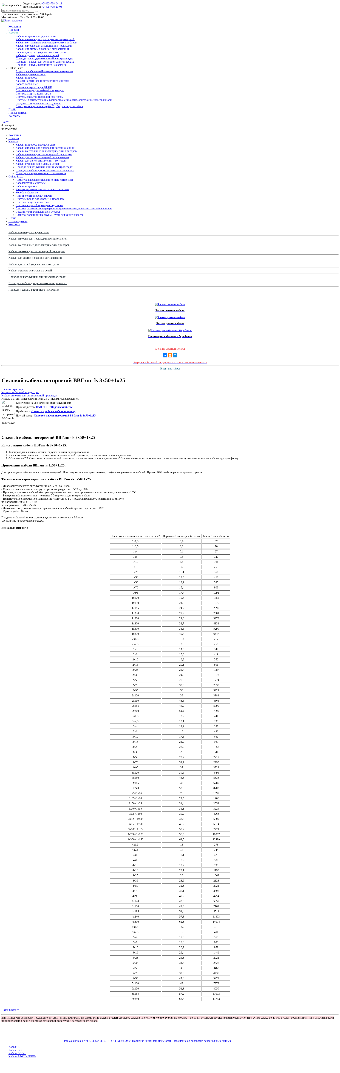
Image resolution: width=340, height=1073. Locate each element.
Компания (14, 26)
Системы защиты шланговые (33, 93)
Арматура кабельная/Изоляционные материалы (44, 71)
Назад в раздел (10, 1009)
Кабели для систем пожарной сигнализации (42, 48)
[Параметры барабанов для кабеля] (170, 329)
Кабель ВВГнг (17, 1053)
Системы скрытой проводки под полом (39, 96)
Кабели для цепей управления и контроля (41, 52)
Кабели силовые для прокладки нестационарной (45, 39)
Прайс (12, 109)
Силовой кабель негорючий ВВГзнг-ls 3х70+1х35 (65, 415)
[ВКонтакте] (165, 355)
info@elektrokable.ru (76, 1040)
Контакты (14, 115)
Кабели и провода (26, 77)
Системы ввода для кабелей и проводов (40, 90)
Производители (17, 112)
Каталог (13, 141)
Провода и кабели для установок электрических (45, 61)
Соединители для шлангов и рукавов (38, 103)
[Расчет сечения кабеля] (170, 303)
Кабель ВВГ (15, 1050)
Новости (13, 29)
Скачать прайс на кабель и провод (53, 411)
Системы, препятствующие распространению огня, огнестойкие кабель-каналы (64, 99)
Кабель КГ (14, 1046)
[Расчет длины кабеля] (170, 316)
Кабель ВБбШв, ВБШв (22, 1056)
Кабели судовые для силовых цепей (37, 55)
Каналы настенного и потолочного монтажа (42, 80)
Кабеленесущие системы (31, 74)
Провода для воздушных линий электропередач (44, 58)
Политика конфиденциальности (151, 1040)
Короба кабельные (27, 83)
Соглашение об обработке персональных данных (201, 1040)
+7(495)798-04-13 (51, 3)
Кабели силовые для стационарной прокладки (44, 45)
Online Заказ (15, 176)
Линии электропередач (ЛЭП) (34, 87)
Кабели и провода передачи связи (36, 36)
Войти (5, 121)
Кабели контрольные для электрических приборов (46, 42)
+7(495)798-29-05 (51, 6)
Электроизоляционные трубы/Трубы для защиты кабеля (49, 106)
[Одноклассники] (170, 355)
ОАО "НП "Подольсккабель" (54, 406)
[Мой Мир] (175, 355)
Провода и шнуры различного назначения (41, 64)
